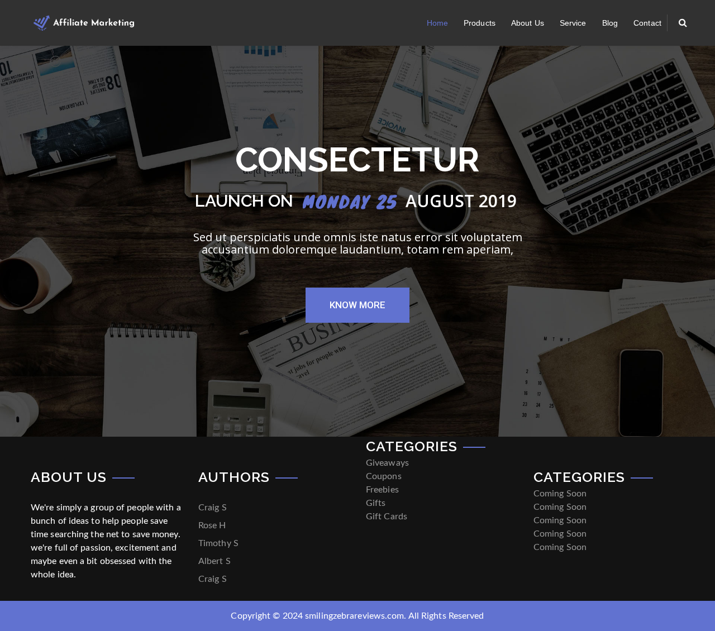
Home (437, 22)
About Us (527, 22)
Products (479, 22)
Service (573, 22)
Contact (647, 22)
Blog (610, 22)
